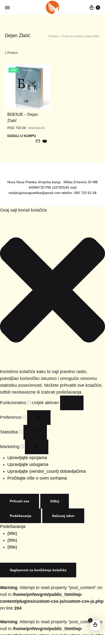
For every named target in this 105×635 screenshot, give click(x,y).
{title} (11, 520)
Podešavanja (85, 495)
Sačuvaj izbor (20, 510)
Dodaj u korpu (20, 130)
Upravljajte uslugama (25, 458)
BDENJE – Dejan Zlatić (24, 114)
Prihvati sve (18, 495)
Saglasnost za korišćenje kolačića (34, 557)
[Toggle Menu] (7, 7)
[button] (52, 284)
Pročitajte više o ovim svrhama (33, 472)
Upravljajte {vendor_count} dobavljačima (42, 465)
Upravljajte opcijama (25, 451)
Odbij (51, 495)
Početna (57, 36)
